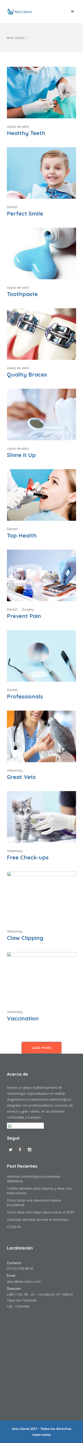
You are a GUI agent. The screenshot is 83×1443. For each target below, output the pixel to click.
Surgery (28, 609)
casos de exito (18, 127)
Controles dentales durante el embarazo (38, 1220)
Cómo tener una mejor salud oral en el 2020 (40, 1212)
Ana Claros (16, 37)
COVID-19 (14, 1227)
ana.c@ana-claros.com (24, 1281)
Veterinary (15, 770)
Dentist (12, 207)
